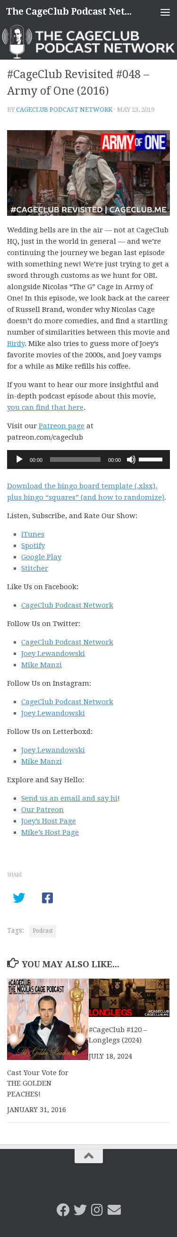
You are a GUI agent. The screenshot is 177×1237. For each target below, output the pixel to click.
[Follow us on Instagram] (97, 1210)
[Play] (19, 459)
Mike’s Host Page (50, 832)
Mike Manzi (41, 665)
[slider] (152, 458)
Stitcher (34, 568)
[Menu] (165, 12)
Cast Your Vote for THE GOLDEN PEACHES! (37, 1083)
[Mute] (131, 459)
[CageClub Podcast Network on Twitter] (80, 1210)
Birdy (16, 343)
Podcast (43, 931)
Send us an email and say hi (69, 798)
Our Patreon (42, 809)
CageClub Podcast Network (64, 109)
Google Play (41, 557)
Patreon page (61, 426)
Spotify (33, 545)
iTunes (32, 534)
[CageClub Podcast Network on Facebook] (63, 1210)
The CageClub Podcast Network (70, 11)
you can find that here (45, 407)
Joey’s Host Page (48, 821)
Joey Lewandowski (53, 653)
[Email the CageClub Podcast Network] (114, 1210)
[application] (88, 459)
